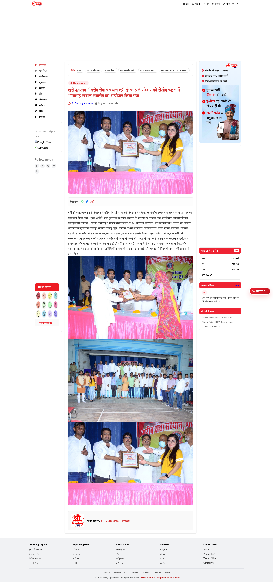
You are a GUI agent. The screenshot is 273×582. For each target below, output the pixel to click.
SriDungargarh (77, 82)
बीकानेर (42, 87)
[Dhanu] (38, 313)
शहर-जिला (43, 70)
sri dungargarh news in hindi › (190, 70)
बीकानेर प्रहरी (34, 562)
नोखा (118, 553)
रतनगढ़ (162, 558)
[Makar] (44, 313)
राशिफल (42, 93)
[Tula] (50, 304)
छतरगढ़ (162, 562)
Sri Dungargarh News (82, 103)
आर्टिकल (42, 105)
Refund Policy (208, 317)
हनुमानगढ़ (42, 82)
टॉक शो (42, 116)
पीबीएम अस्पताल (35, 558)
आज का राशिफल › (77, 70)
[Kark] (56, 295)
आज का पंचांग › (94, 70)
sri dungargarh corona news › (158, 70)
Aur (237, 285)
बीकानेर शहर (121, 549)
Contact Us (206, 326)
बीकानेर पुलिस (34, 553)
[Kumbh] (50, 313)
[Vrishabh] (44, 295)
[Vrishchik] (56, 304)
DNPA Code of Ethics (224, 321)
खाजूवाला (163, 549)
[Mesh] (38, 295)
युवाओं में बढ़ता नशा (36, 549)
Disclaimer (133, 572)
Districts (167, 572)
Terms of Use (209, 558)
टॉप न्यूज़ (42, 64)
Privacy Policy (208, 321)
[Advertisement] (126, 36)
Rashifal (157, 572)
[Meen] (56, 313)
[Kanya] (44, 304)
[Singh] (38, 304)
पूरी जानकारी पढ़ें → (47, 322)
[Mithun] (50, 295)
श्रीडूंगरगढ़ (120, 558)
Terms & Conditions (223, 317)
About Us (216, 326)
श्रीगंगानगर (43, 76)
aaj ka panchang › (132, 70)
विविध (41, 110)
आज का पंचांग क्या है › (112, 70)
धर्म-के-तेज (43, 99)
